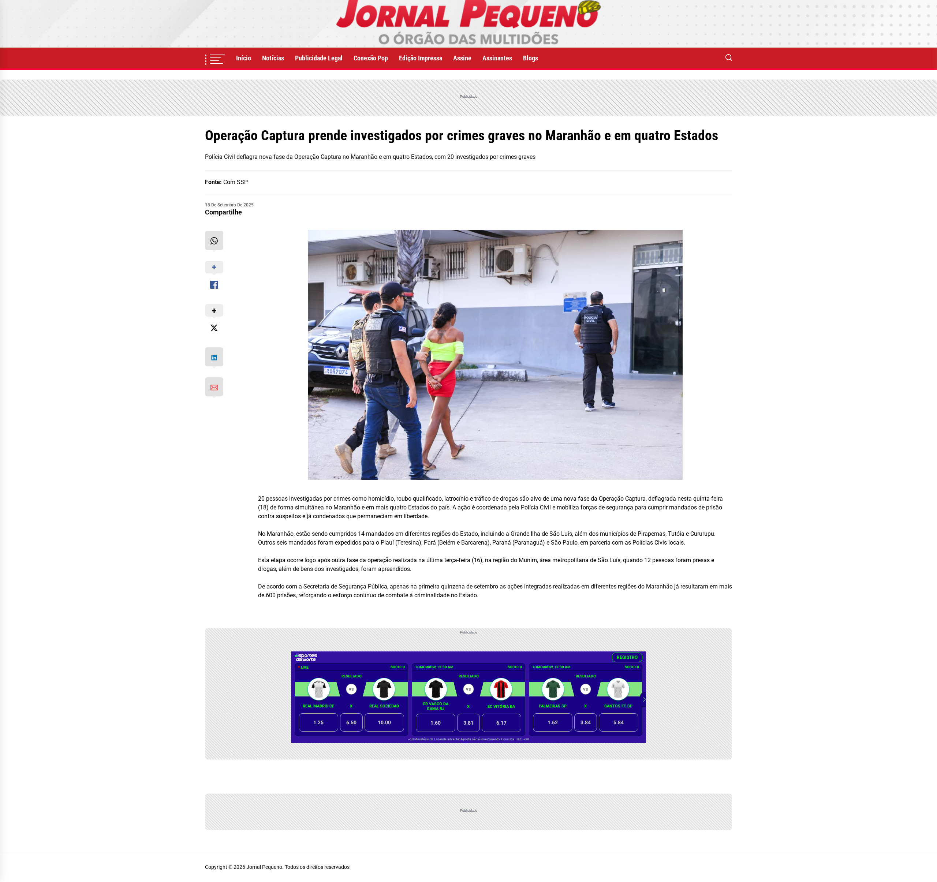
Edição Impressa (420, 58)
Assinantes (497, 58)
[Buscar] (728, 58)
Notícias (273, 58)
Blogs (530, 58)
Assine (462, 58)
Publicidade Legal (319, 58)
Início (243, 58)
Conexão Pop (371, 58)
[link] (468, 24)
